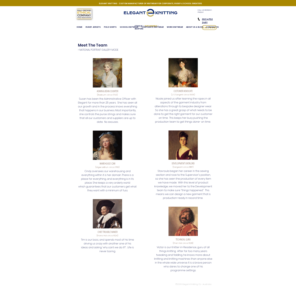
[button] (195, 27)
